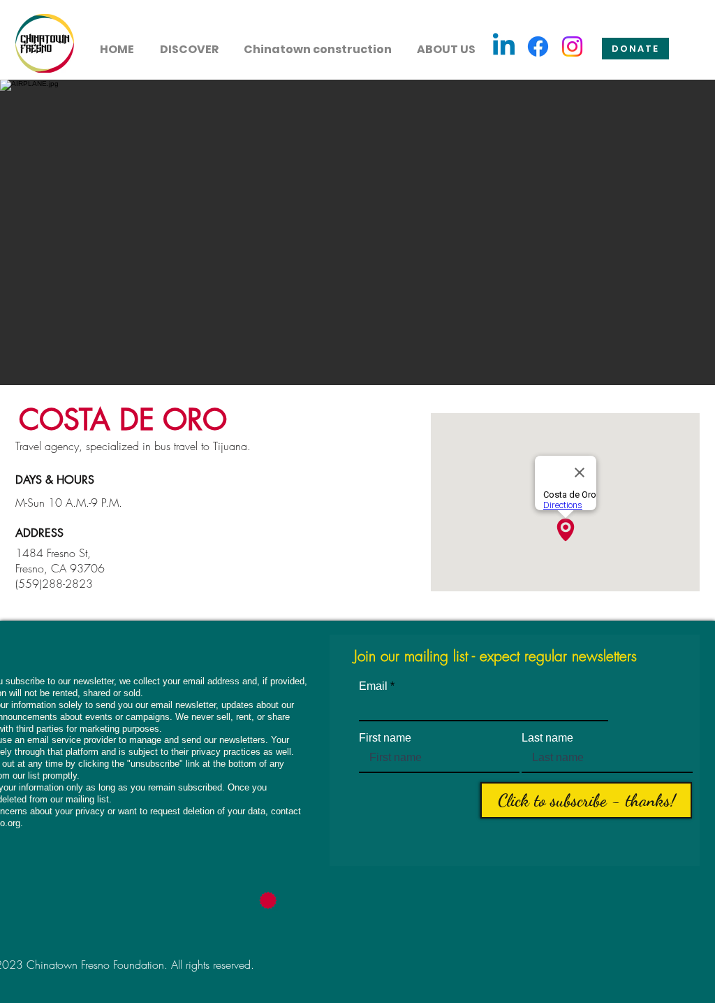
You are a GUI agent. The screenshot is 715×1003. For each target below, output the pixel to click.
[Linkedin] (503, 46)
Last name (547, 738)
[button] (189, 43)
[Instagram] (572, 46)
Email (373, 686)
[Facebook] (538, 46)
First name (385, 738)
